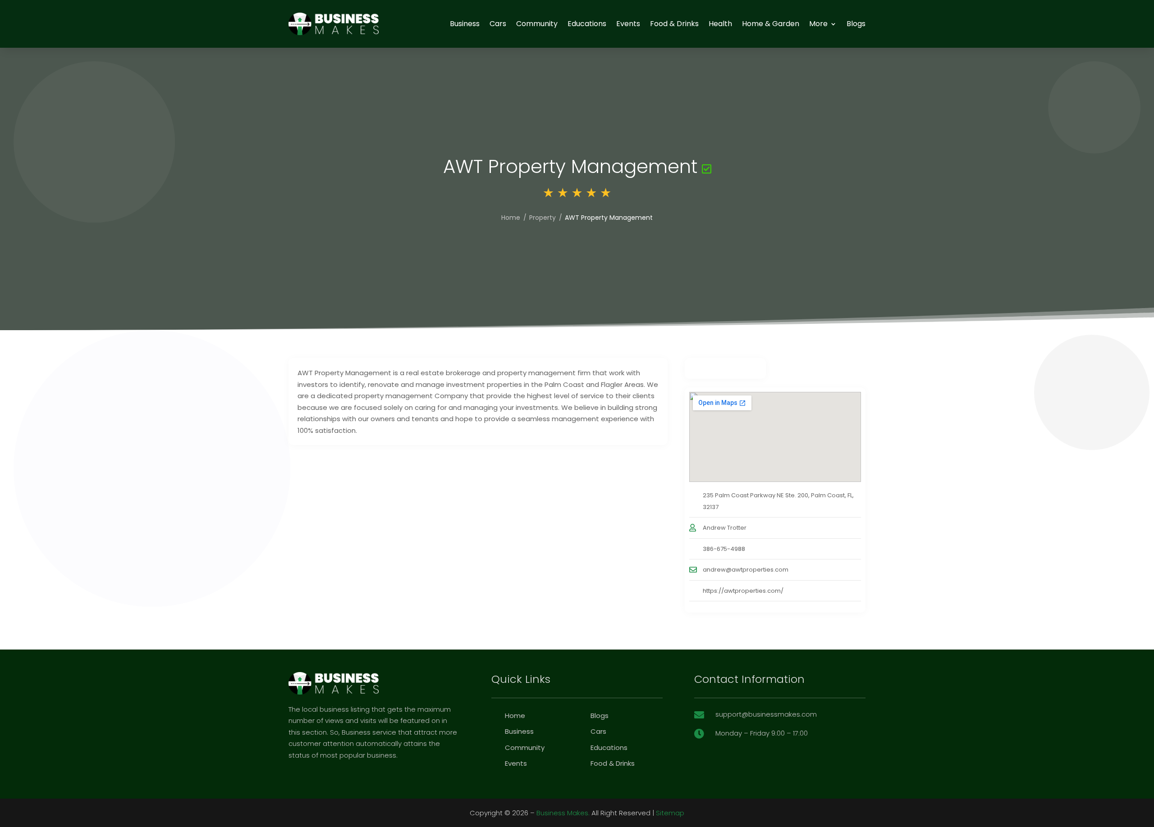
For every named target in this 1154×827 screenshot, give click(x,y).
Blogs (856, 23)
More (818, 23)
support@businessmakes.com (766, 714)
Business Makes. (563, 813)
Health (720, 23)
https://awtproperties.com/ (743, 590)
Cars (498, 23)
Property (542, 217)
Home (510, 217)
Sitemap (670, 813)
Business (465, 23)
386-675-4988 (724, 549)
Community (537, 23)
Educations (587, 23)
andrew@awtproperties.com (745, 569)
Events (628, 23)
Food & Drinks (674, 23)
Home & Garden (770, 23)
